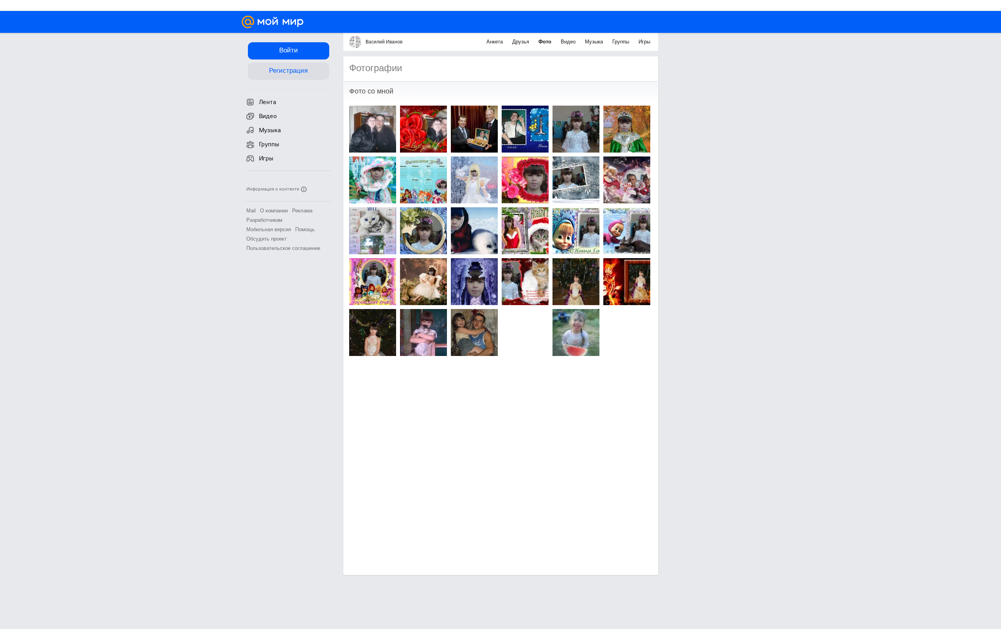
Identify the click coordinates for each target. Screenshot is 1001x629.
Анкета (495, 42)
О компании (274, 211)
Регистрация (288, 70)
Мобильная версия (268, 229)
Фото (545, 42)
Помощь (305, 229)
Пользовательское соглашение (283, 248)
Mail (251, 211)
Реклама (302, 211)
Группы (621, 42)
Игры (644, 42)
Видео (569, 42)
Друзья (521, 42)
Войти (288, 50)
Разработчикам (264, 220)
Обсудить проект (266, 239)
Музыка (595, 42)
